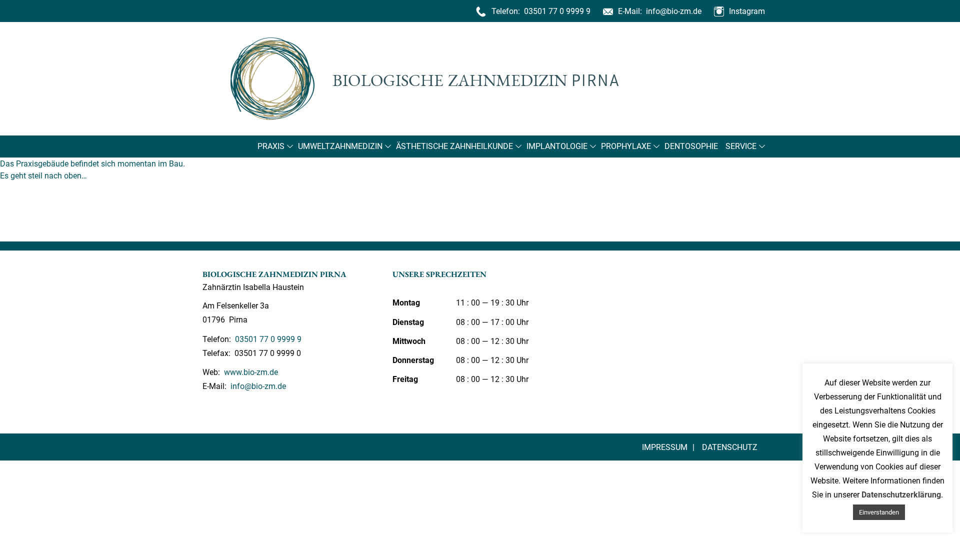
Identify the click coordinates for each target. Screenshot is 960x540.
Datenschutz (730, 447)
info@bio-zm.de (673, 11)
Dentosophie (691, 146)
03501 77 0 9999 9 (556, 11)
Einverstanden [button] (879, 512)
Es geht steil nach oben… (43, 175)
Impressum (665, 447)
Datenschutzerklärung (901, 495)
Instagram (747, 11)
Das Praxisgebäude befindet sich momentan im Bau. (92, 163)
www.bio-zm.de (250, 372)
